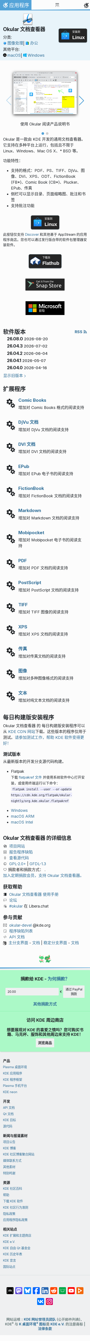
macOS (14, 55)
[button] (43, 133)
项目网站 (17, 846)
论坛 (13, 900)
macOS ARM (23, 816)
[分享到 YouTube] (71, 1288)
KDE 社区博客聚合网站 (18, 1154)
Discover (32, 234)
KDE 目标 (9, 1120)
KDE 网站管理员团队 (40, 1319)
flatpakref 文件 (30, 777)
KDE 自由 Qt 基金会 (16, 1248)
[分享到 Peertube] (79, 1288)
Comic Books (32, 400)
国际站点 (9, 1267)
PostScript (29, 582)
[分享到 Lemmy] (62, 1288)
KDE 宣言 (9, 1260)
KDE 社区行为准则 (15, 1207)
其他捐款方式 (45, 1004)
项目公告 (9, 1142)
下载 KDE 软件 (13, 1201)
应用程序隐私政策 (15, 1220)
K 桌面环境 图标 (32, 1324)
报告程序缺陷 (21, 852)
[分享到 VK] (40, 1299)
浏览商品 (45, 1043)
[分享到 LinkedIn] (45, 1288)
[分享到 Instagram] (49, 1299)
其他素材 (9, 1167)
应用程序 (15, 6)
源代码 (7, 1126)
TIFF (23, 604)
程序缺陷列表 (21, 931)
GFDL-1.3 (37, 864)
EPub (23, 466)
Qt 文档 (8, 1114)
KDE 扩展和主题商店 (17, 1235)
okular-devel (20, 925)
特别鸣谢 (9, 1173)
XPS (22, 626)
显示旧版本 (13, 375)
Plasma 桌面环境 (15, 1067)
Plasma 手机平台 (15, 1085)
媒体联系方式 (12, 1160)
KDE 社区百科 (12, 1188)
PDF (22, 560)
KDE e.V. (9, 1242)
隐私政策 (9, 1214)
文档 (36, 943)
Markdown (29, 510)
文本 (22, 693)
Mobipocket (31, 532)
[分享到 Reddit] (53, 1288)
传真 (22, 648)
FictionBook (31, 488)
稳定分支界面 (55, 943)
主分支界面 (18, 943)
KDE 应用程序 (12, 1073)
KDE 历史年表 (12, 1254)
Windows (36, 55)
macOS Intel (22, 822)
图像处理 (15, 43)
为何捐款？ (58, 979)
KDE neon (10, 1092)
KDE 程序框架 (12, 1079)
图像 (22, 671)
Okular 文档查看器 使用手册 (34, 894)
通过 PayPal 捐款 (74, 991)
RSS (79, 331)
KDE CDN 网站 (21, 731)
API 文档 (17, 937)
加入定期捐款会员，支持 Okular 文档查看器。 (43, 875)
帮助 (6, 1195)
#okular (16, 906)
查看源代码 (19, 858)
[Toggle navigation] (57, 5)
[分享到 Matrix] (10, 1288)
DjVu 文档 (28, 422)
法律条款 (45, 1329)
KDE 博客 (9, 1148)
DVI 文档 (26, 444)
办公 (34, 43)
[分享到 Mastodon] (18, 1288)
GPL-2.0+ (17, 864)
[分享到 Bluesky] (27, 1288)
